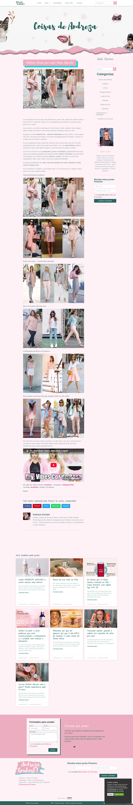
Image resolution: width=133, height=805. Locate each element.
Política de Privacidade (89, 772)
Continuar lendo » (24, 592)
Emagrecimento (105, 92)
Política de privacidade (32, 803)
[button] (27, 506)
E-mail (46, 725)
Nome (31, 725)
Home (39, 3)
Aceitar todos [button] (119, 794)
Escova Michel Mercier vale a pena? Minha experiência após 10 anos (32, 687)
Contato (79, 3)
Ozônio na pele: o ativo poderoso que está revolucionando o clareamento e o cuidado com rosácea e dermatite (32, 636)
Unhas (105, 88)
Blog (46, 3)
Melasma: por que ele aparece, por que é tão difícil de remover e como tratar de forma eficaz (66, 634)
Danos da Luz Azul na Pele (65, 580)
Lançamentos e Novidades (101, 114)
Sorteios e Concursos (105, 119)
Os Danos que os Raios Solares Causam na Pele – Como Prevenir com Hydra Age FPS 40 (99, 583)
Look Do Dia (105, 96)
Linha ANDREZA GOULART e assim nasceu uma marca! (32, 581)
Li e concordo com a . (83, 772)
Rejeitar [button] (110, 794)
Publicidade (57, 3)
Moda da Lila (105, 104)
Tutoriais (105, 100)
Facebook (48, 485)
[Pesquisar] (115, 3)
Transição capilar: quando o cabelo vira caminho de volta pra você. (100, 633)
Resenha (105, 109)
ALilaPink (34, 487)
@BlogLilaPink (68, 485)
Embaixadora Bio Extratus (27, 784)
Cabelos (105, 84)
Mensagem (32, 731)
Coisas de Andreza (105, 80)
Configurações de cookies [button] (115, 791)
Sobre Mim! (69, 3)
